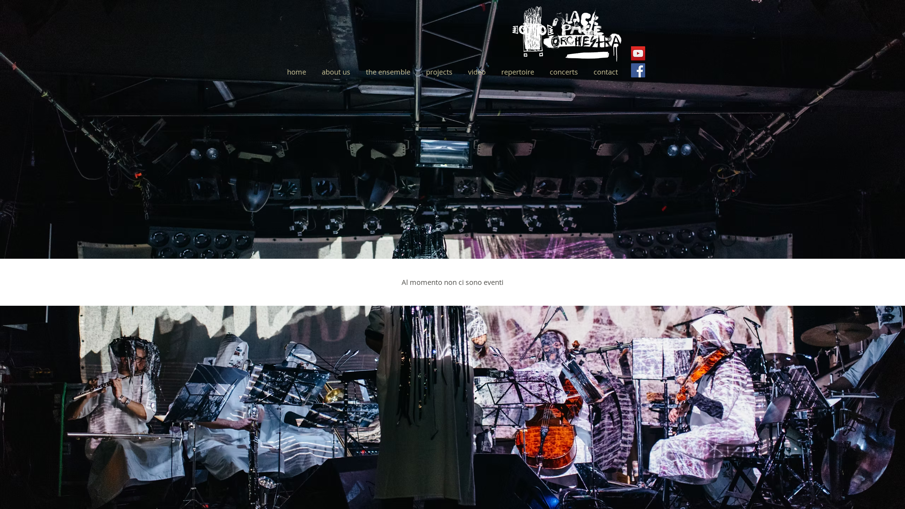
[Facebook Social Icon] (638, 70)
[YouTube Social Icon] (638, 53)
